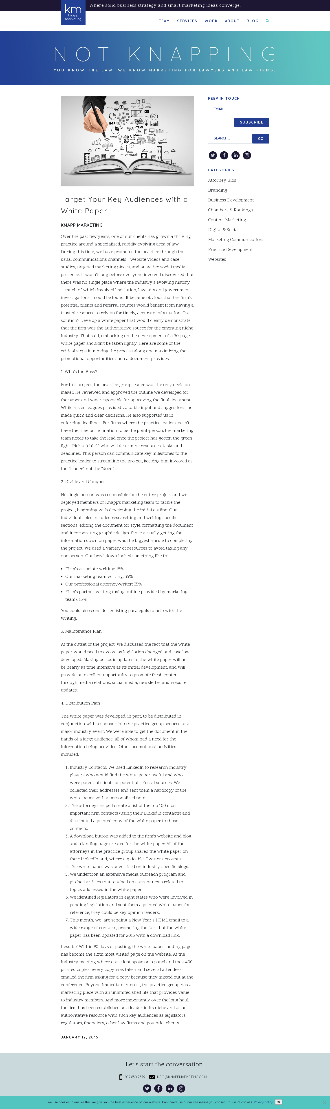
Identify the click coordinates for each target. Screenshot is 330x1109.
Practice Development (230, 250)
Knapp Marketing (82, 225)
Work (211, 21)
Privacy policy (263, 1102)
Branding (217, 190)
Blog (253, 21)
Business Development (231, 200)
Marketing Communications (236, 240)
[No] (324, 1102)
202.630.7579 (133, 1077)
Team (164, 21)
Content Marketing (227, 220)
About (232, 21)
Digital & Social (223, 230)
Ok (279, 1102)
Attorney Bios (222, 180)
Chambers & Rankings (230, 210)
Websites (217, 259)
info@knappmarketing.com (181, 1077)
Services (187, 21)
